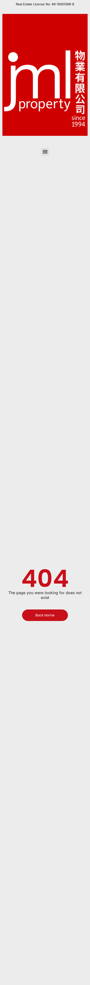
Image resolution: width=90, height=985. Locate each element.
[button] (45, 152)
